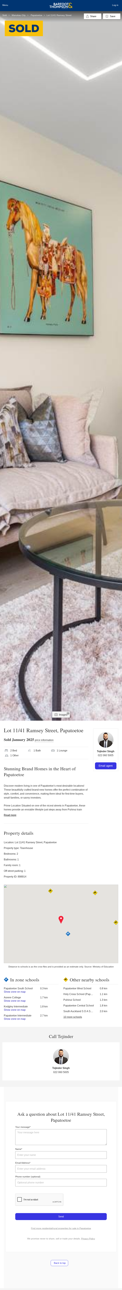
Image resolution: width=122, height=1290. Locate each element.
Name (18, 1149)
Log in (115, 5)
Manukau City (19, 15)
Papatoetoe (36, 15)
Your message (22, 1127)
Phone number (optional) (27, 1176)
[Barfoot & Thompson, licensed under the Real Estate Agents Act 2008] (61, 4)
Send (61, 1216)
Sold (4, 15)
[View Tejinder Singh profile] (106, 740)
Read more (10, 815)
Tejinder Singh (105, 751)
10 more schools (72, 1017)
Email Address (22, 1163)
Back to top (59, 1263)
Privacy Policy (88, 1238)
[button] (61, 920)
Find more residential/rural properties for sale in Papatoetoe (61, 1228)
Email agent (106, 765)
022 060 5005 (105, 755)
